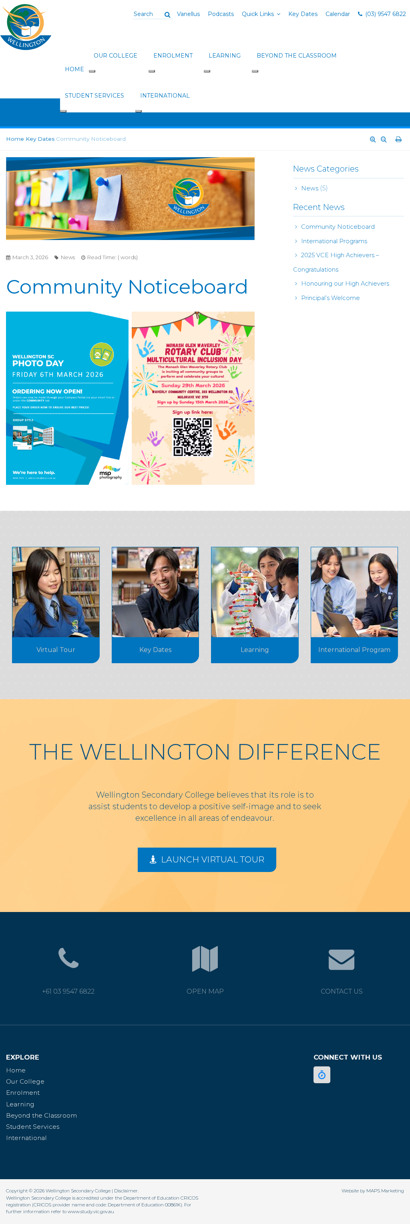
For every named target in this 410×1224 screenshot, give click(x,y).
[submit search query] (167, 14)
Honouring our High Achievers (345, 283)
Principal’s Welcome (330, 298)
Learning (225, 55)
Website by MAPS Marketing (373, 1191)
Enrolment (173, 55)
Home (74, 69)
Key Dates (303, 14)
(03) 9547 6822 (385, 14)
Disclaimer (126, 1191)
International (165, 95)
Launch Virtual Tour (211, 859)
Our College (115, 55)
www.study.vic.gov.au (91, 1211)
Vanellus (188, 14)
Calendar (338, 14)
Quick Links (258, 14)
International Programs (334, 241)
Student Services (94, 95)
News (309, 188)
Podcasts (221, 14)
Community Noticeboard (338, 226)
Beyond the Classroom (297, 55)
